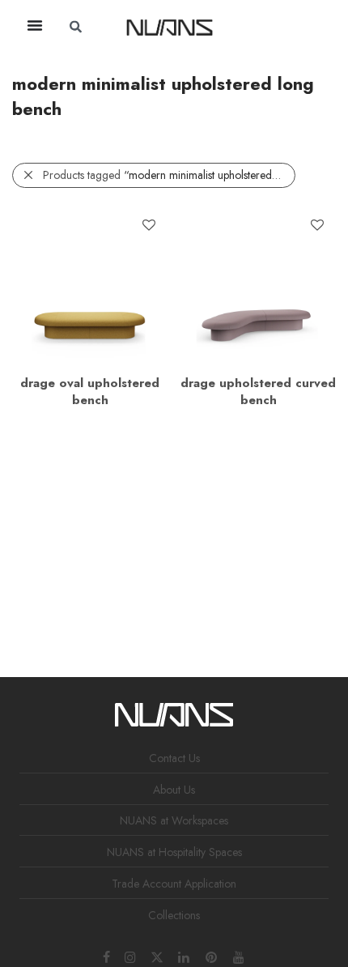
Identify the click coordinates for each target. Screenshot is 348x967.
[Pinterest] (212, 956)
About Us (174, 790)
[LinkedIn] (184, 956)
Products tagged (169, 175)
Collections (174, 915)
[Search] (263, 27)
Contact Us (174, 758)
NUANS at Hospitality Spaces (174, 852)
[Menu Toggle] (35, 25)
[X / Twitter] (157, 956)
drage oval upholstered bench (89, 391)
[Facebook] (106, 956)
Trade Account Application (174, 883)
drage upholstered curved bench (258, 391)
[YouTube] (239, 956)
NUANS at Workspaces (174, 820)
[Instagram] (130, 956)
